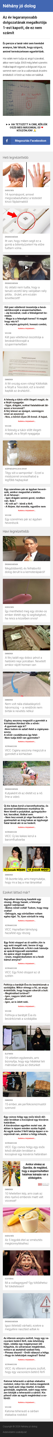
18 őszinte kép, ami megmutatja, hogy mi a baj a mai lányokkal (25, 880)
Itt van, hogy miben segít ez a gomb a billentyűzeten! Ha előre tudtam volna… (24, 244)
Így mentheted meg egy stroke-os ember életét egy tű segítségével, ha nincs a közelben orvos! (26, 615)
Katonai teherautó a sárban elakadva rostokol (22, 1412)
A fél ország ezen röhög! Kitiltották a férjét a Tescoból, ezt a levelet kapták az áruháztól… (26, 387)
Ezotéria (9, 1279)
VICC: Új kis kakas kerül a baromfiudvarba (20, 837)
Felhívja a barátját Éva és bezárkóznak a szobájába (21, 1016)
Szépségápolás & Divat (16, 469)
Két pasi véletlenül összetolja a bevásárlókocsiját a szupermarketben (24, 340)
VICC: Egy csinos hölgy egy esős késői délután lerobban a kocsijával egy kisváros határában (26, 1150)
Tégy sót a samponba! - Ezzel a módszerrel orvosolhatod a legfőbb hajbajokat (24, 476)
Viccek (8, 333)
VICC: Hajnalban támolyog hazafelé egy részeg (21, 931)
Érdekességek (11, 237)
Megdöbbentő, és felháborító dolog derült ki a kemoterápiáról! (25, 570)
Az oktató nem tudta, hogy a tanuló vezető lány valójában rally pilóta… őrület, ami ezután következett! (26, 293)
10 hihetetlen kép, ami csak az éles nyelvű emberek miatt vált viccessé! (24, 1197)
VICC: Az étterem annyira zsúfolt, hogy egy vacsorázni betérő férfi (25, 1370)
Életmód (9, 1054)
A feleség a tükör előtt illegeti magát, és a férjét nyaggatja (23, 431)
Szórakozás (11, 746)
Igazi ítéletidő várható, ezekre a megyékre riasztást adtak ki (24, 1327)
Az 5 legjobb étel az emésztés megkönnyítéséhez (23, 1241)
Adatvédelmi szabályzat (15, 1432)
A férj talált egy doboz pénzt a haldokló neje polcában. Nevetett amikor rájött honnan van (25, 661)
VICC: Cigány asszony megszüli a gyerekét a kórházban (25, 752)
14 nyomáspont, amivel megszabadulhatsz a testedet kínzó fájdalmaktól (23, 198)
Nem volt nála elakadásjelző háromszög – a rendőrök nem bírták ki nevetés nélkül (23, 707)
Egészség (9, 191)
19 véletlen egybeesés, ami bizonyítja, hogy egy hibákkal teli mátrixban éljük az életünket (25, 1061)
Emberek (9, 380)
